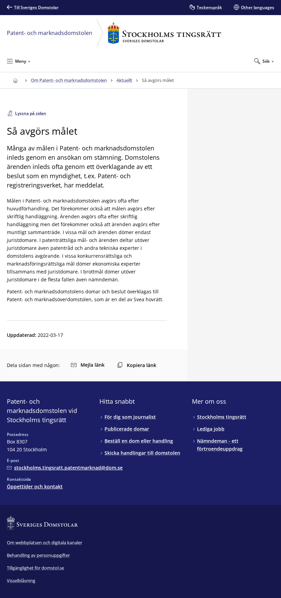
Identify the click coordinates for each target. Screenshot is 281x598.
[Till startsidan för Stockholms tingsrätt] (15, 80)
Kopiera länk (141, 365)
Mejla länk (93, 365)
